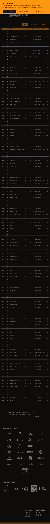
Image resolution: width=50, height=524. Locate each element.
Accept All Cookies (9, 11)
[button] (25, 11)
